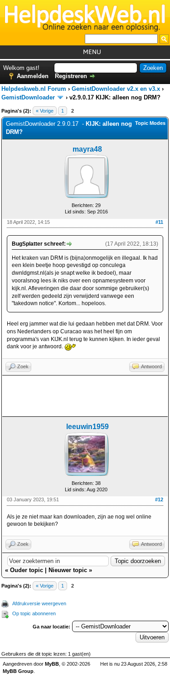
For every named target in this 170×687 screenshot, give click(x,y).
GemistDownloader (28, 97)
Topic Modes (150, 123)
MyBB (52, 664)
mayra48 (87, 149)
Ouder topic (26, 570)
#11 (159, 222)
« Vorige (44, 111)
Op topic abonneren (34, 613)
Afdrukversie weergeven (39, 603)
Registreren (71, 76)
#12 (159, 499)
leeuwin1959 (87, 426)
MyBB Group (18, 671)
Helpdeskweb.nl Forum (33, 88)
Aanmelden (33, 76)
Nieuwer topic (68, 570)
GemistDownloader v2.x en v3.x (116, 88)
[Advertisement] (85, 396)
